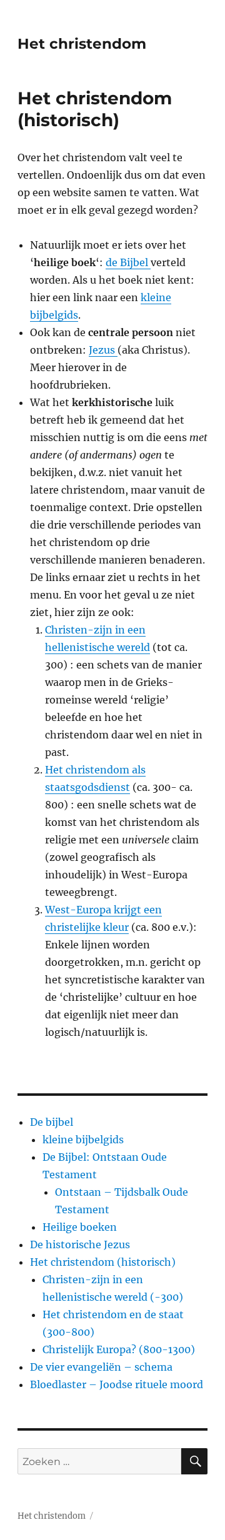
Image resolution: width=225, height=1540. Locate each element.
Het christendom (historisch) (103, 1262)
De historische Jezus (80, 1244)
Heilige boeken (79, 1227)
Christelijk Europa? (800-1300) (118, 1349)
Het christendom (82, 43)
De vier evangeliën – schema (101, 1367)
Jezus (103, 350)
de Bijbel (128, 262)
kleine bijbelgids (83, 1139)
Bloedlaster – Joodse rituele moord (116, 1384)
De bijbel (51, 1122)
